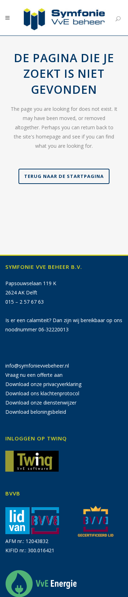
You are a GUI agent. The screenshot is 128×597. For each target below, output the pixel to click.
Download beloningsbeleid (35, 411)
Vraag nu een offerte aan (34, 374)
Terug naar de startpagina (64, 176)
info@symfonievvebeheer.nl (37, 365)
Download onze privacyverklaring (43, 384)
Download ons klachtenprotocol (42, 393)
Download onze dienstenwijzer (40, 402)
